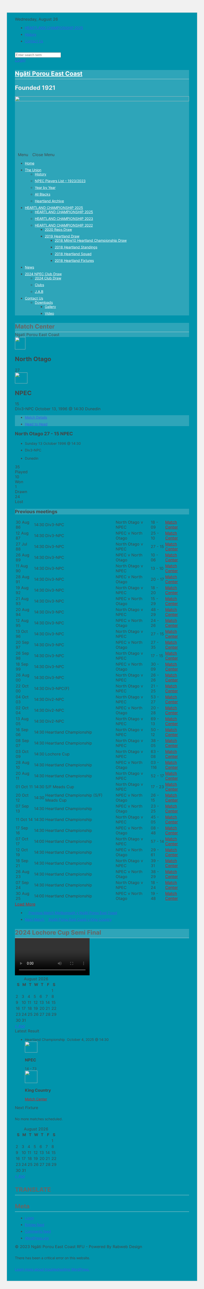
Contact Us (34, 41)
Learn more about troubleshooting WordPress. (52, 1269)
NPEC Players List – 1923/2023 (60, 181)
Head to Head (36, 424)
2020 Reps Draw (58, 229)
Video (49, 313)
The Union (33, 170)
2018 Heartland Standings (76, 247)
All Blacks (42, 194)
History (30, 34)
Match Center (171, 525)
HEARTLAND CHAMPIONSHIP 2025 (54, 28)
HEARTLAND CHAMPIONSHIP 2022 (64, 225)
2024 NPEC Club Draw (43, 274)
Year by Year (45, 187)
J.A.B (39, 291)
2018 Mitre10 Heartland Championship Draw (91, 240)
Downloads (44, 302)
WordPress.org (37, 1238)
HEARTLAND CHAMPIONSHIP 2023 (64, 218)
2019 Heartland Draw (62, 236)
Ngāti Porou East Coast (48, 73)
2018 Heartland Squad (73, 254)
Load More (25, 904)
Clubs (39, 285)
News (29, 267)
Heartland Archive (49, 201)
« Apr (20, 1025)
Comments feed (38, 1231)
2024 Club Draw (48, 278)
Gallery (50, 307)
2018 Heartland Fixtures (74, 260)
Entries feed (34, 1224)
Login (20, 60)
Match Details (36, 417)
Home (29, 163)
